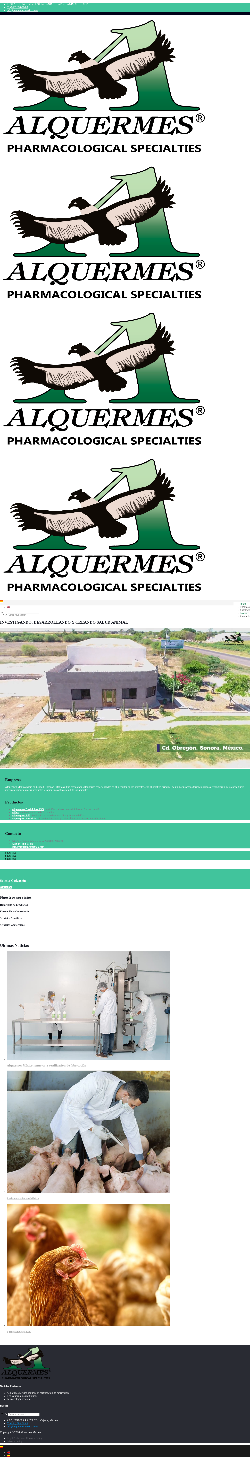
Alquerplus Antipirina (24, 818)
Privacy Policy (14, 1441)
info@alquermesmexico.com (22, 10)
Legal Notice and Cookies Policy (24, 1438)
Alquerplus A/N (21, 815)
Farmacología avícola (19, 1331)
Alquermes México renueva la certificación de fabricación (46, 1065)
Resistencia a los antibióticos (23, 1198)
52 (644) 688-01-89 (17, 7)
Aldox (15, 812)
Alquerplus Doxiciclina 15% (28, 809)
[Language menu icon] (1, 601)
